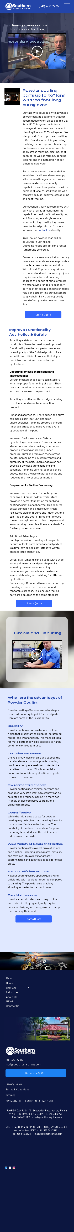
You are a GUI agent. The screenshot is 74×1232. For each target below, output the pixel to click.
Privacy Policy (14, 1083)
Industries (12, 992)
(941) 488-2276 (49, 6)
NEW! (9, 1001)
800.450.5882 (15, 1060)
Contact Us (12, 1005)
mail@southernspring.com (23, 1064)
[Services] (29, 988)
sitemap (10, 1094)
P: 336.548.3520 (48, 1130)
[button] (13, 101)
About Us (11, 996)
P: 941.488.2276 (54, 1113)
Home (9, 983)
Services (11, 987)
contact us (44, 229)
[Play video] (37, 51)
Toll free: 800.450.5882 (31, 1113)
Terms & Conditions (17, 1089)
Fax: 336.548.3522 (21, 1133)
